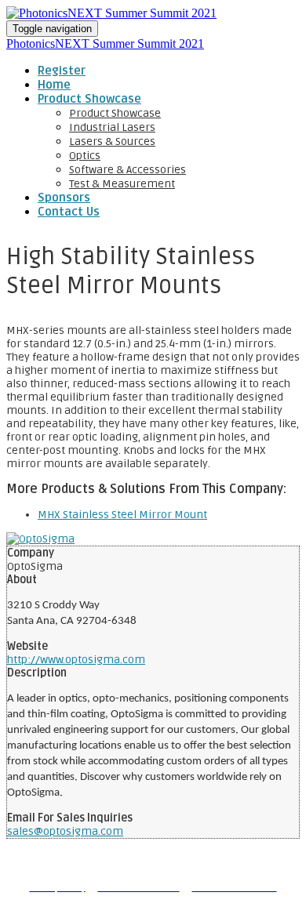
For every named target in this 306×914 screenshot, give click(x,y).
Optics (84, 155)
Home (54, 85)
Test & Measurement (122, 183)
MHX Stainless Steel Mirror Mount (122, 514)
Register (62, 70)
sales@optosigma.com (65, 831)
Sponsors (64, 197)
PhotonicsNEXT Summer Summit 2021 (105, 43)
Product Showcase (89, 99)
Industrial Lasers (112, 127)
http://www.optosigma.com (76, 659)
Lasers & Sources (112, 141)
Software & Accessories (127, 169)
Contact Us (69, 212)
